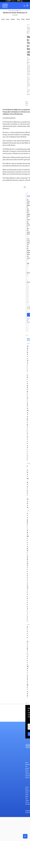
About (26, 772)
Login (28, 318)
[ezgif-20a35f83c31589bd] (15, 1)
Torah (18, 19)
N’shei (22, 19)
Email (28, 274)
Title (28, 264)
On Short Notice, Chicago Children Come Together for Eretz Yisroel (27, 403)
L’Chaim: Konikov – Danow (27, 487)
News (7, 19)
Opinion (13, 19)
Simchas (27, 774)
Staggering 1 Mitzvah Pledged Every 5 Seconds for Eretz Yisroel (27, 567)
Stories (27, 802)
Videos (27, 800)
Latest (3, 19)
